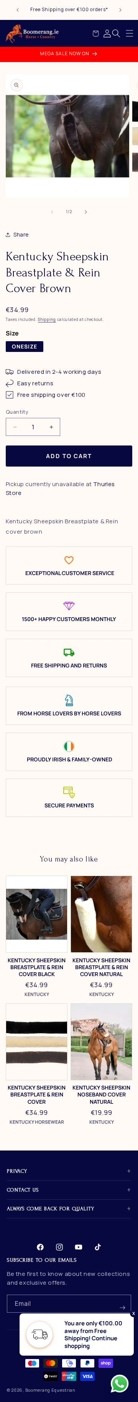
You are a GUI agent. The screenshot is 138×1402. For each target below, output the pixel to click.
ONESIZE (24, 346)
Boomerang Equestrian (50, 1390)
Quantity (17, 411)
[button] (129, 33)
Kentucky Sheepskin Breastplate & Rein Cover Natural (101, 967)
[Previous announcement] (17, 10)
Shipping (47, 319)
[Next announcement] (120, 10)
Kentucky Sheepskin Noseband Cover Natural (101, 1094)
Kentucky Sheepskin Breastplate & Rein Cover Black (37, 967)
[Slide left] (52, 212)
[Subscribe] (122, 1304)
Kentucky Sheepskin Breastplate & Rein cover (37, 1094)
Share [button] (21, 234)
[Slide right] (85, 212)
